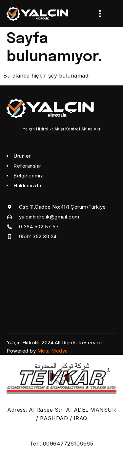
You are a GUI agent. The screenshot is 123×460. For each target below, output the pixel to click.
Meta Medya (52, 351)
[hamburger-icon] (99, 13)
